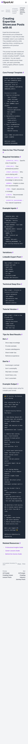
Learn (2, 11)
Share (19, 564)
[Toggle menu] (26, 2)
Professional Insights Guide (14, 547)
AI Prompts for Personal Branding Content (15, 11)
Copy (22, 77)
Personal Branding (8, 10)
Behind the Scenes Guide (13, 554)
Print (23, 564)
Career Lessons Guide (12, 550)
